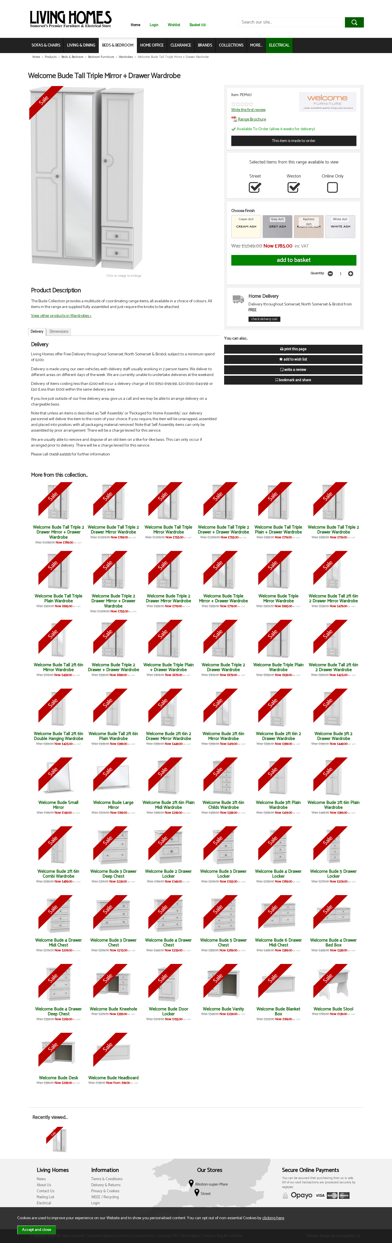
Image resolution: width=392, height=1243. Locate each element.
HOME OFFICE (152, 45)
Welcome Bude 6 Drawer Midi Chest (278, 943)
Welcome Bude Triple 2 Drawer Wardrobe (223, 667)
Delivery (37, 332)
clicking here (273, 1218)
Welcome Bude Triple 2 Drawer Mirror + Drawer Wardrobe (113, 601)
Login (154, 25)
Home (135, 25)
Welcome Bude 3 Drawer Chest (113, 943)
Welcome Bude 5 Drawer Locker (333, 874)
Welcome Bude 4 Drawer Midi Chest (58, 943)
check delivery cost (264, 319)
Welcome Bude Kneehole (113, 1009)
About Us (44, 1185)
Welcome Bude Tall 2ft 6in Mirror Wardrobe (58, 667)
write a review (295, 370)
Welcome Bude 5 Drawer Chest (223, 943)
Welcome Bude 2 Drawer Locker (168, 874)
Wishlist (174, 25)
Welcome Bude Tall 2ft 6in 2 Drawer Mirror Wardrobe (333, 599)
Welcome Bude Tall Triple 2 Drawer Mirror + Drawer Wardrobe (58, 532)
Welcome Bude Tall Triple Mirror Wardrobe (168, 530)
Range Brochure (252, 119)
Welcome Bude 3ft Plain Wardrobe (278, 805)
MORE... (256, 45)
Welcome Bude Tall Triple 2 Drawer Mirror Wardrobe (113, 530)
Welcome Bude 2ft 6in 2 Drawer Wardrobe (278, 736)
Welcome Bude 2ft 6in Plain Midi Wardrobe (169, 805)
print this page (295, 349)
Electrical (44, 1203)
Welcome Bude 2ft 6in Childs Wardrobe (223, 805)
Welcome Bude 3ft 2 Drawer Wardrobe (333, 736)
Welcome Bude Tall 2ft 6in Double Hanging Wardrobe (58, 736)
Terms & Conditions (107, 1179)
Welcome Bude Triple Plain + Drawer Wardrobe (168, 667)
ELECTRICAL (279, 45)
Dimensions (59, 332)
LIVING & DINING (81, 45)
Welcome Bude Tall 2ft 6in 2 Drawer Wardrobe (333, 667)
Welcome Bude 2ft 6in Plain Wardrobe (334, 805)
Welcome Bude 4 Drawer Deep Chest (58, 1012)
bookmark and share (294, 380)
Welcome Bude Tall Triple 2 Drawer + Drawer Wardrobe (223, 530)
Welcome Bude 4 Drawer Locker (278, 874)
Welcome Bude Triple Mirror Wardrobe (278, 599)
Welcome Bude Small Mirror (58, 805)
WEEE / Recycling (105, 1197)
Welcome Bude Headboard (113, 1078)
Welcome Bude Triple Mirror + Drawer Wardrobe (223, 599)
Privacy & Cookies (105, 1191)
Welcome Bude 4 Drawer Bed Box (333, 943)
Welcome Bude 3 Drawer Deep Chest (113, 874)
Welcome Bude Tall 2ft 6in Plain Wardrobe (113, 736)
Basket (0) (198, 25)
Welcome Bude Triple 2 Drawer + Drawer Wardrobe (113, 667)
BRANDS (205, 45)
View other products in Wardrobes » (61, 315)
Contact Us (45, 1191)
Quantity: (317, 273)
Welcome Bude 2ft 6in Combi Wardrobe (58, 874)
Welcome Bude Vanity (223, 1009)
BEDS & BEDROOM (117, 45)
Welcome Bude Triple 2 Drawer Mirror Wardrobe (168, 599)
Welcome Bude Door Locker (168, 1012)
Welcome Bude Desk (58, 1078)
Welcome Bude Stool (333, 1009)
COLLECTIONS (231, 45)
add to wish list (295, 359)
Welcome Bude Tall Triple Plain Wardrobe (58, 599)
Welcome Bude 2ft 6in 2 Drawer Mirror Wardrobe (168, 736)
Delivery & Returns (106, 1185)
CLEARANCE (180, 45)
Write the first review (248, 109)
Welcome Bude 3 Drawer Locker (223, 874)
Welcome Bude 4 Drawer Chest (168, 943)
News (41, 1179)
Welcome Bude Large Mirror (113, 805)
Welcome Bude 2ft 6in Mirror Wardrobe (223, 736)
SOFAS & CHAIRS (46, 45)
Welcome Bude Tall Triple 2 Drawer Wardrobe (333, 530)
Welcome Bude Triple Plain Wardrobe (278, 667)
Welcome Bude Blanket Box (278, 1012)
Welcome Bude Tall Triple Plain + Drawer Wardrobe (278, 530)
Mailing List (45, 1197)
